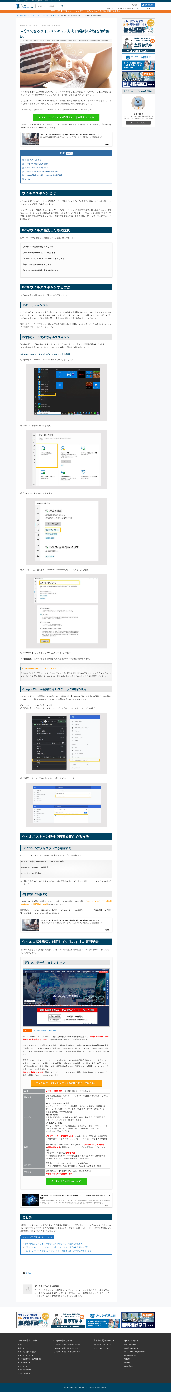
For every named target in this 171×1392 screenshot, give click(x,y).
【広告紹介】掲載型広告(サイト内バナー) (67, 1348)
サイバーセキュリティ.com (26, 15)
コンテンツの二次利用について (134, 1352)
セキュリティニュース (25, 1355)
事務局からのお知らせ (131, 1348)
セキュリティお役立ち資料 (27, 1352)
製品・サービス (23, 1348)
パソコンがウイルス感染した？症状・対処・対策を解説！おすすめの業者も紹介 (58, 1251)
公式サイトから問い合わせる (66, 1181)
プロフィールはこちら (138, 123)
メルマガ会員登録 (24, 1373)
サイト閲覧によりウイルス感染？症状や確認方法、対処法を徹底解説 (53, 1244)
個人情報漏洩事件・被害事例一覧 (29, 1359)
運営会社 (127, 1362)
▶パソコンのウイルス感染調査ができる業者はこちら (66, 117)
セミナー (137, 8)
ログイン (135, 5)
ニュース (145, 8)
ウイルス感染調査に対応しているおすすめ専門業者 (42, 175)
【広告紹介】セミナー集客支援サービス (66, 1352)
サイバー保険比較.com (101, 1348)
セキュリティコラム (25, 1362)
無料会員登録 (149, 5)
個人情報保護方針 (130, 1355)
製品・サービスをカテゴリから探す (119, 8)
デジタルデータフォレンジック (47, 1030)
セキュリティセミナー (25, 1366)
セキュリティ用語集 (25, 1370)
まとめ (26, 179)
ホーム (20, 1345)
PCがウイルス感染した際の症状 (35, 164)
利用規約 (127, 1359)
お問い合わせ (128, 1366)
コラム (153, 8)
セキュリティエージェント (102, 1345)
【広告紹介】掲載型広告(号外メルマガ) (66, 1345)
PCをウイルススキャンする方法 (35, 168)
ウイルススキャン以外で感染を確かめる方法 (39, 171)
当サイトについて (130, 1345)
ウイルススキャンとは (31, 160)
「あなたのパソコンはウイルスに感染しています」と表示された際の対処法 (56, 1247)
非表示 (69, 153)
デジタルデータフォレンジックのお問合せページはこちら (66, 1083)
